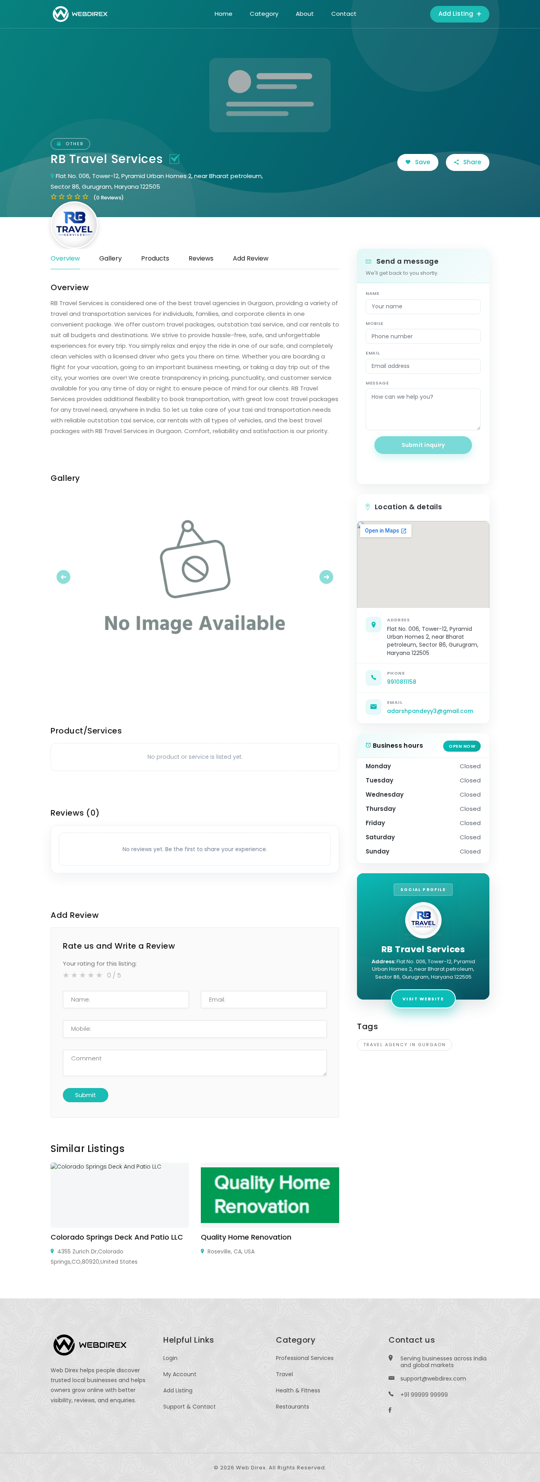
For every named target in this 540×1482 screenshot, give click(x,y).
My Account (179, 1374)
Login (170, 1358)
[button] (72, 576)
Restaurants (292, 1407)
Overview (65, 258)
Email (373, 353)
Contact (344, 13)
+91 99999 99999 (424, 1395)
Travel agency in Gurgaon (404, 1044)
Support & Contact (189, 1407)
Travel (284, 1374)
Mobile (374, 323)
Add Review (250, 258)
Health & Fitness (298, 1390)
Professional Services (305, 1358)
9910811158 (401, 682)
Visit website (423, 999)
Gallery (110, 258)
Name (373, 293)
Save (421, 162)
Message (377, 383)
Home (223, 13)
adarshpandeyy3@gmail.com (430, 711)
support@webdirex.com (433, 1379)
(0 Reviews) (108, 197)
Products (155, 258)
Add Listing (456, 13)
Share (471, 162)
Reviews (201, 258)
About (305, 13)
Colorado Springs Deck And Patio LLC (117, 1237)
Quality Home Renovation (246, 1237)
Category (264, 13)
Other (74, 144)
